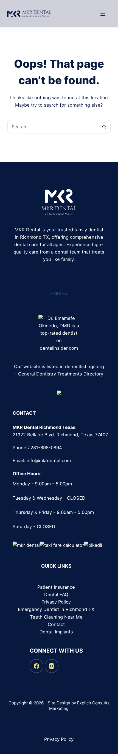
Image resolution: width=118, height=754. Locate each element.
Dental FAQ (56, 594)
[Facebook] (36, 666)
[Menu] (102, 13)
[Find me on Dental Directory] (59, 392)
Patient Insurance (56, 587)
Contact (56, 624)
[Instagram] (51, 666)
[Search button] (104, 126)
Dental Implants (56, 632)
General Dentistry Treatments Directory (60, 374)
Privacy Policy (56, 602)
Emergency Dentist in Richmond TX (56, 609)
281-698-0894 (46, 447)
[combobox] (53, 126)
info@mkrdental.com (49, 460)
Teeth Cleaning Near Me (56, 617)
